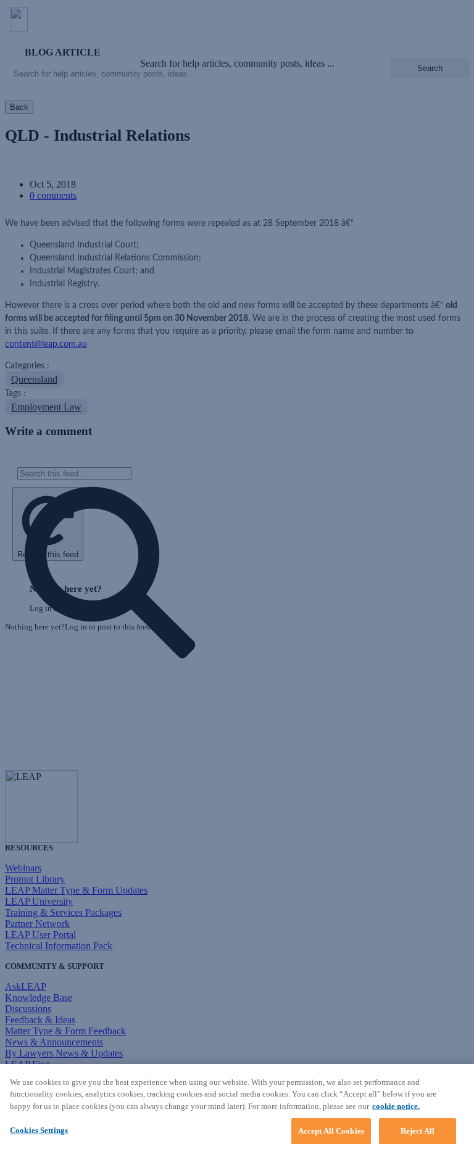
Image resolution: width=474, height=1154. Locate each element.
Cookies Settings (39, 1130)
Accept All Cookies (331, 1130)
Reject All (417, 1130)
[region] (237, 1109)
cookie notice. (396, 1106)
